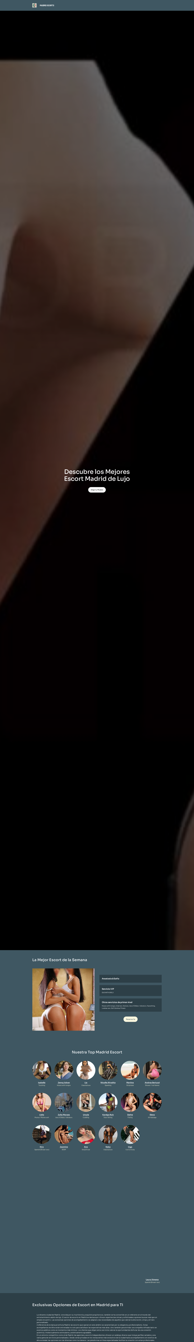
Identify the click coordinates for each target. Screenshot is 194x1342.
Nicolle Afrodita (108, 1083)
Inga (130, 1147)
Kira (42, 1147)
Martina (130, 1083)
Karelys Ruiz (108, 1115)
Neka (108, 1147)
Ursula (86, 1115)
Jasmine (64, 1147)
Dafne (130, 1115)
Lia (86, 1083)
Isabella (41, 1083)
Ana (86, 1147)
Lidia (41, 1115)
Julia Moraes (64, 1115)
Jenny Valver (64, 1083)
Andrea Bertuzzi (152, 1083)
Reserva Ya (130, 1019)
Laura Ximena (152, 1280)
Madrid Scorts (47, 5)
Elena (152, 1115)
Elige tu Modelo (97, 490)
